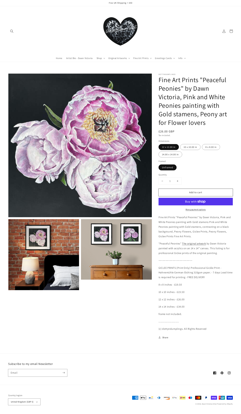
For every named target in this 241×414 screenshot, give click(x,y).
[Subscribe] (63, 372)
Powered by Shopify (225, 404)
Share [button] (165, 337)
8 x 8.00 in (211, 147)
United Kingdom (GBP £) (22, 401)
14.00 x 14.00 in (170, 154)
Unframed (167, 167)
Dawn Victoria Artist (209, 404)
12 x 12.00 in (168, 147)
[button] (11, 31)
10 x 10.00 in (190, 147)
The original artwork (194, 243)
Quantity (163, 174)
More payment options (196, 209)
